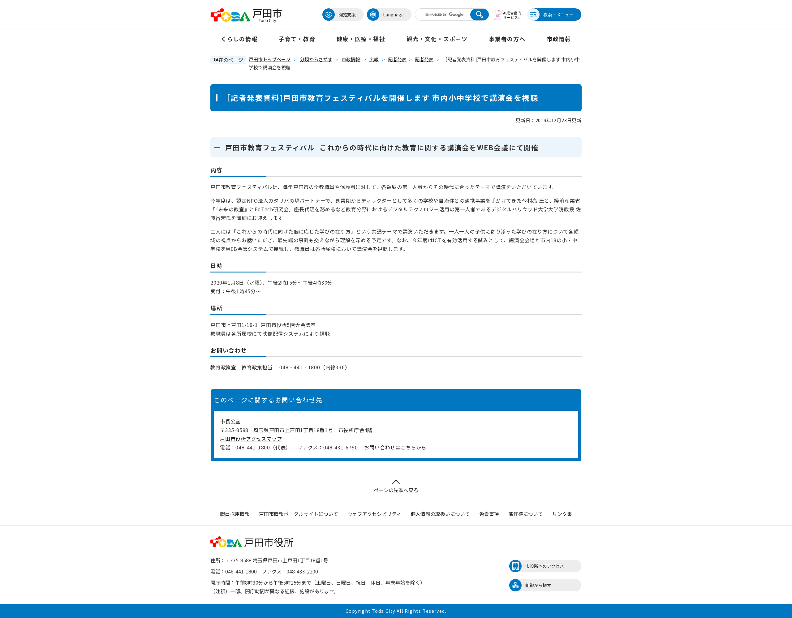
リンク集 (562, 513)
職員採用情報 (235, 513)
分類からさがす (316, 59)
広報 (374, 59)
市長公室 (230, 421)
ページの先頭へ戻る (396, 490)
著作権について (525, 513)
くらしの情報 (239, 39)
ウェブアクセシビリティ (374, 513)
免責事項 (489, 513)
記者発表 (397, 59)
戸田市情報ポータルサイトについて (298, 513)
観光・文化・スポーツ (437, 39)
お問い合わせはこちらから (395, 447)
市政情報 (559, 39)
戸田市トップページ (270, 59)
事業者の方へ (507, 39)
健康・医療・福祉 (361, 39)
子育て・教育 (297, 39)
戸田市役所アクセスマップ (251, 438)
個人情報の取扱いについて (440, 513)
